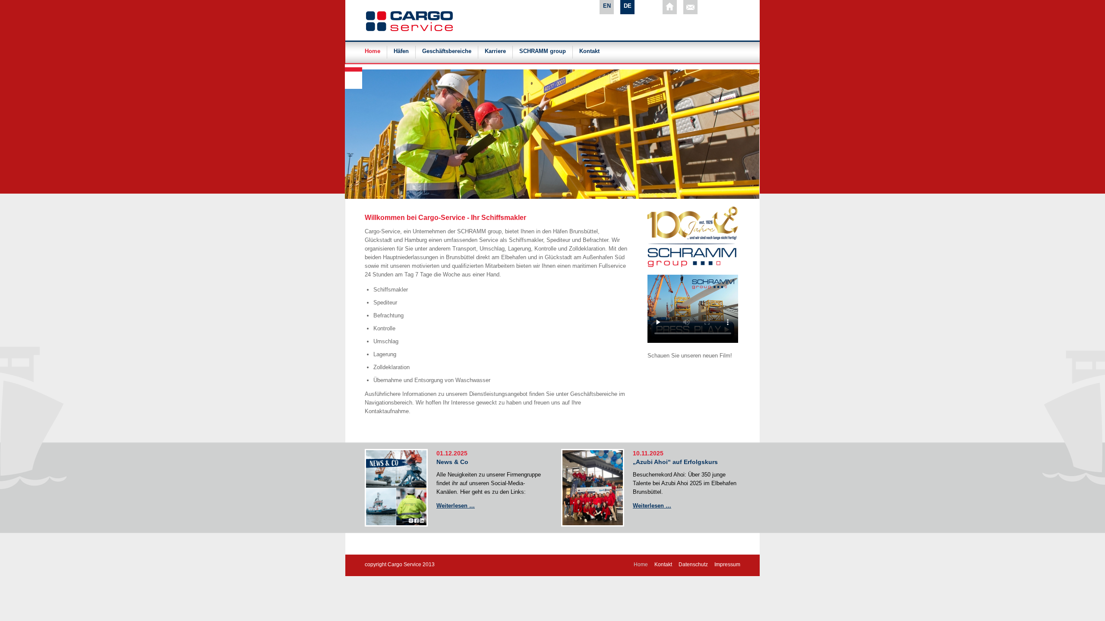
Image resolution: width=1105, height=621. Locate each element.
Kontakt (589, 51)
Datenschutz (693, 564)
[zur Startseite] (670, 7)
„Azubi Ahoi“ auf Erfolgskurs (675, 461)
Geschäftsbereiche (446, 51)
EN (607, 6)
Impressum (727, 564)
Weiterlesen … (455, 505)
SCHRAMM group (542, 51)
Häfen (401, 51)
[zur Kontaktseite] (690, 7)
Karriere (495, 51)
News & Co (452, 461)
